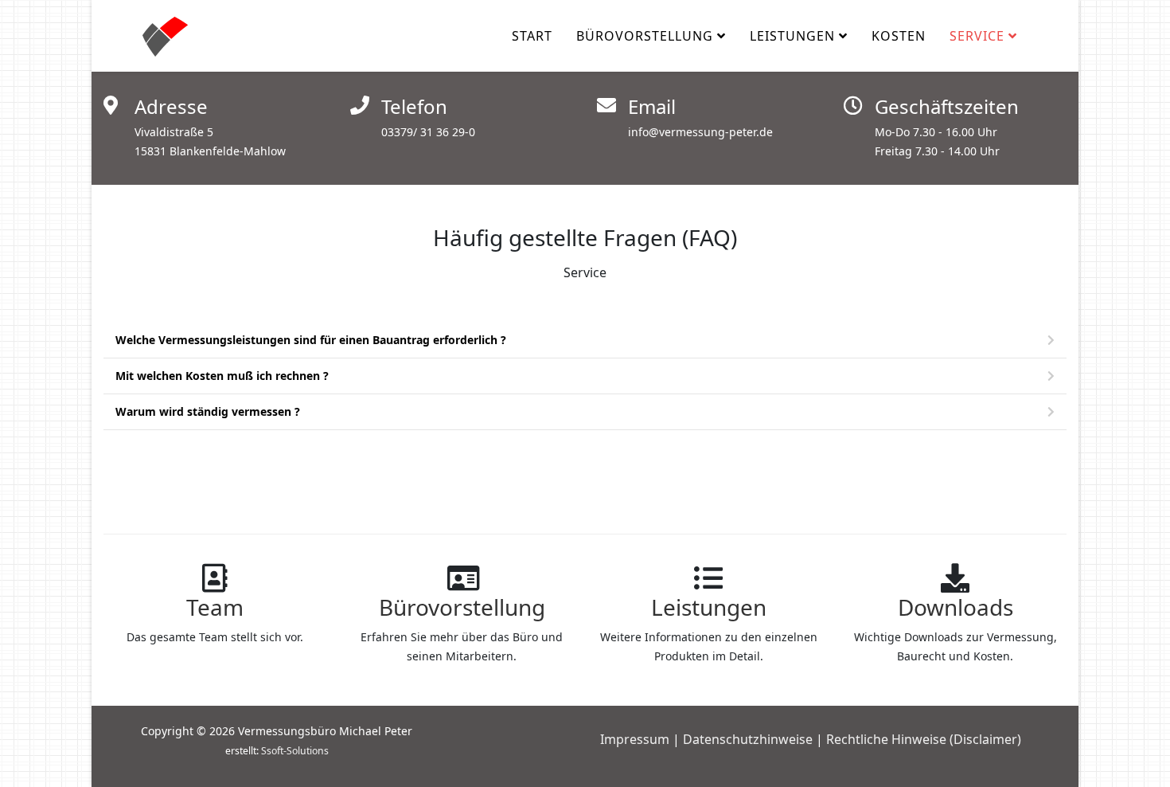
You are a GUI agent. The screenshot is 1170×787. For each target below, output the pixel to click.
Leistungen (792, 36)
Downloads (955, 607)
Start (532, 36)
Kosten (899, 36)
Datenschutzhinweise (748, 739)
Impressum (634, 739)
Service (977, 36)
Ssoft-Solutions (295, 751)
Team (215, 607)
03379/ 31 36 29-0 (428, 131)
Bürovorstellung (644, 36)
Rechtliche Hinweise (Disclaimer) (923, 739)
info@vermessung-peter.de (700, 131)
